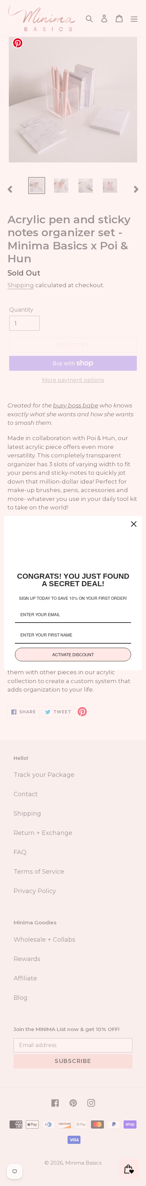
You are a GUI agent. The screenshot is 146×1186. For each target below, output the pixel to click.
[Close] (134, 524)
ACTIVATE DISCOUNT (73, 654)
